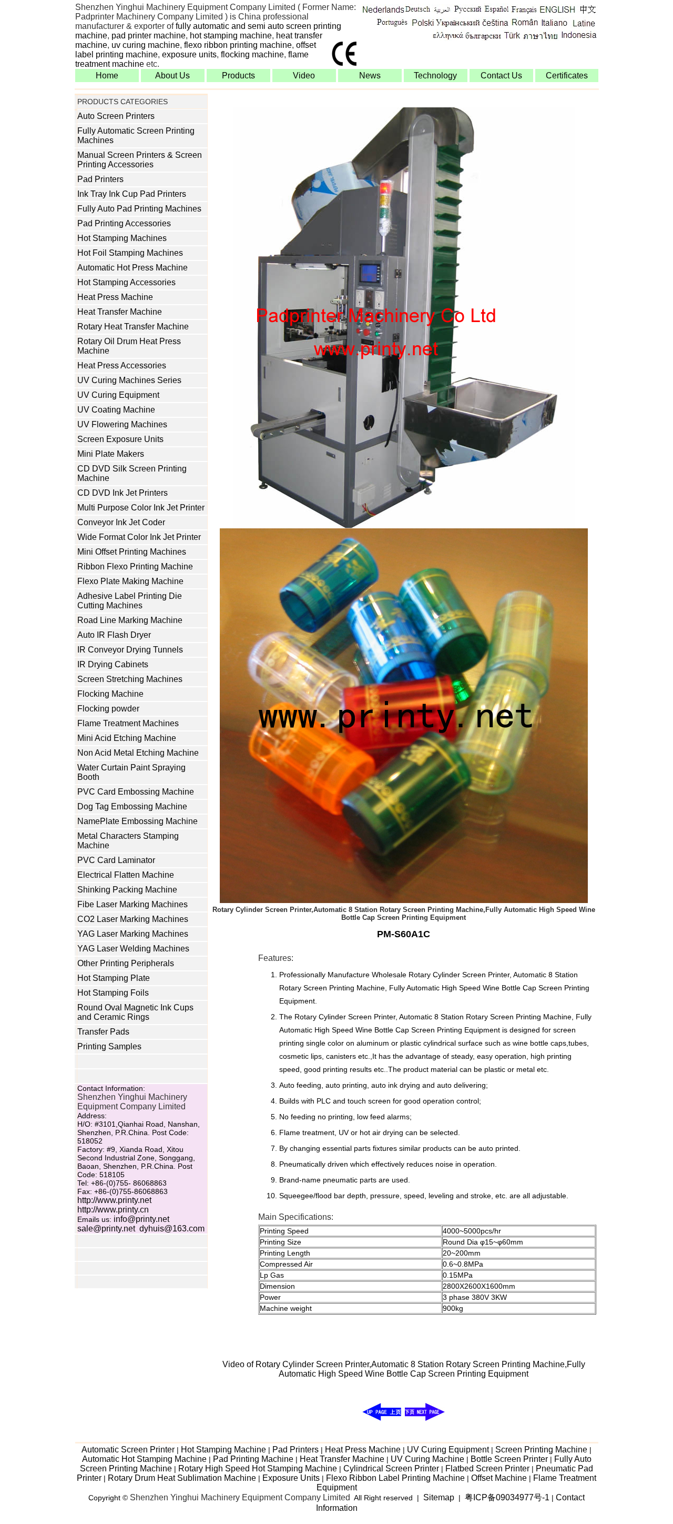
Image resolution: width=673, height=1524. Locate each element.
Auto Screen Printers (116, 116)
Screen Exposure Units (120, 439)
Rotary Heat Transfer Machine (133, 326)
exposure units (189, 54)
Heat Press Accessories (121, 365)
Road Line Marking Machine (129, 620)
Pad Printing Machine (253, 1459)
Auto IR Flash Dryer (114, 634)
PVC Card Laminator (116, 860)
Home (107, 75)
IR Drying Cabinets (112, 664)
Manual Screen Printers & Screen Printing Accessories (139, 160)
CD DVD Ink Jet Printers (122, 492)
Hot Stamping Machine (223, 1449)
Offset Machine (499, 1477)
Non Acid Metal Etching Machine (138, 752)
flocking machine (252, 54)
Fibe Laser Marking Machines (132, 904)
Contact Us (501, 75)
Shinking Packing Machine (127, 889)
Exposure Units (291, 1477)
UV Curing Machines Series (129, 380)
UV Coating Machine (116, 409)
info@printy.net (141, 1219)
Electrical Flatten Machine (125, 874)
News (370, 75)
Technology (435, 75)
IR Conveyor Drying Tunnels (130, 649)
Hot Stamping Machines (122, 238)
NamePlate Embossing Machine (137, 821)
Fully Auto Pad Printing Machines (139, 208)
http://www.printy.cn (113, 1209)
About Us (172, 75)
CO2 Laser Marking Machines (132, 919)
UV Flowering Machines (122, 424)
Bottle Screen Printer (509, 1459)
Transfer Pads (103, 1031)
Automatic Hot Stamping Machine (144, 1459)
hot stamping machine (231, 35)
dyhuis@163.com (172, 1228)
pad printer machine (148, 35)
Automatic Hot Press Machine (132, 267)
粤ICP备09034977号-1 (507, 1497)
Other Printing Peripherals (125, 963)
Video (304, 75)
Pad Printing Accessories (124, 223)
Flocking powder (108, 708)
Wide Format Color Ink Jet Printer (139, 537)
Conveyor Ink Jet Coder (121, 522)
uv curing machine (145, 45)
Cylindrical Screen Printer (391, 1468)
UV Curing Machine (427, 1459)
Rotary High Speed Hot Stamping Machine (257, 1468)
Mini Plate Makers (110, 453)
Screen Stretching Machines (129, 679)
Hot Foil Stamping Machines (130, 252)
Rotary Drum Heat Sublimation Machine (182, 1477)
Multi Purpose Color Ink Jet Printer (141, 507)
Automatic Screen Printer (128, 1449)
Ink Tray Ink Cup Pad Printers (131, 193)
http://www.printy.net (114, 1200)
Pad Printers (100, 179)
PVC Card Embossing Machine (135, 791)
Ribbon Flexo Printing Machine (135, 566)
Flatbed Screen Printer (487, 1468)
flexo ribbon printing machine (238, 45)
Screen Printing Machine (541, 1449)
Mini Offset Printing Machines (131, 551)
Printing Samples (109, 1046)
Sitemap (438, 1497)
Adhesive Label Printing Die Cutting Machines (129, 600)
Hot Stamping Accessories (126, 282)
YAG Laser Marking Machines (132, 933)
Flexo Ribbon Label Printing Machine (395, 1477)
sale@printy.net (106, 1228)
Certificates (567, 75)
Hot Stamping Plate (113, 978)
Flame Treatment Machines (128, 723)
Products (238, 75)
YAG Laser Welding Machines (133, 948)
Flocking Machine (110, 693)
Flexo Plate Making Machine (130, 581)
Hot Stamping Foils (113, 992)
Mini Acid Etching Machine (126, 738)
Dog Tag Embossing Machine (132, 806)
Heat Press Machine (115, 297)
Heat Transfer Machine (119, 311)
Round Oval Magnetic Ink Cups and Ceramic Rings (135, 1012)
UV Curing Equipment (118, 394)
